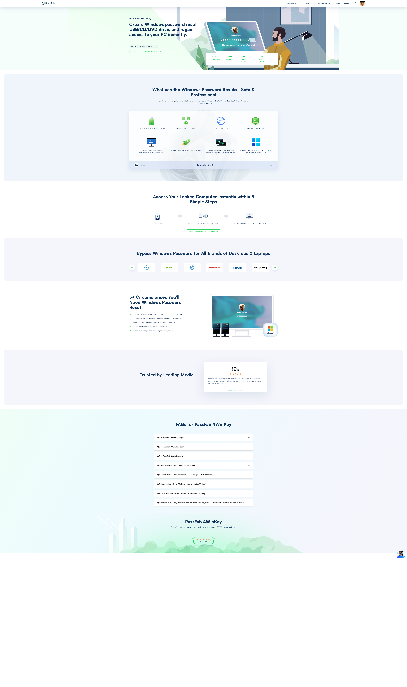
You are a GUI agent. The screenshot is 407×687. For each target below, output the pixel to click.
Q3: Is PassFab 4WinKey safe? (171, 456)
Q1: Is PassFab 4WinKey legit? (170, 437)
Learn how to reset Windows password (203, 231)
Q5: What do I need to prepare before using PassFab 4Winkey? (185, 475)
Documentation (323, 3)
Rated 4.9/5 (203, 542)
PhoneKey (307, 3)
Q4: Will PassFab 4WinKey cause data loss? (176, 465)
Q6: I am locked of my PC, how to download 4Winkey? (181, 484)
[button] (132, 268)
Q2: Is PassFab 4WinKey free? (170, 447)
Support (346, 3)
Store (338, 3)
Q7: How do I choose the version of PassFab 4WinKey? (182, 493)
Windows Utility (292, 3)
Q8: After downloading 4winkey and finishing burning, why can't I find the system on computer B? (200, 503)
